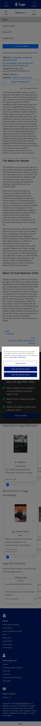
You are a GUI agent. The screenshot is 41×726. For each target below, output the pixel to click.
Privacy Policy (13, 357)
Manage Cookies (20, 363)
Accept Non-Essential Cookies (20, 369)
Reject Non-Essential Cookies (20, 374)
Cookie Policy (22, 357)
